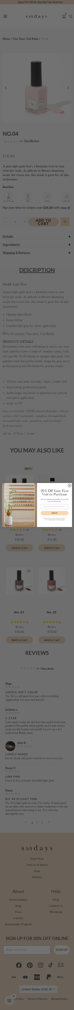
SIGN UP (55, 513)
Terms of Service (60, 519)
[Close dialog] (69, 485)
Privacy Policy (52, 519)
